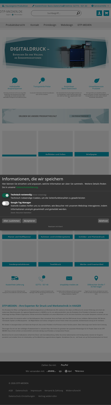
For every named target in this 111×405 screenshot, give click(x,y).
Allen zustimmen (11, 220)
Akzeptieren (29, 220)
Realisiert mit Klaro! (55, 226)
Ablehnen (103, 220)
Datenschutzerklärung (27, 187)
